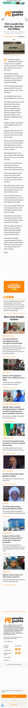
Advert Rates (6, 660)
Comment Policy (7, 650)
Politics (6, 373)
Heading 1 (7, 572)
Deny (14, 700)
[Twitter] (7, 297)
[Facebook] (4, 297)
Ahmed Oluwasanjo (8, 421)
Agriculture (8, 336)
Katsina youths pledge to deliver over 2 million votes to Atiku (14, 378)
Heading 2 (7, 533)
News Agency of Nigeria (11, 36)
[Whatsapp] (10, 297)
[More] (12, 297)
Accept (14, 696)
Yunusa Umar (6, 516)
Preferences (14, 704)
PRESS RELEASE (7, 554)
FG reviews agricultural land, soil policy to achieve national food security (14, 443)
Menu (9, 19)
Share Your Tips (7, 657)
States (5, 503)
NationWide (8, 471)
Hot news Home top (11, 404)
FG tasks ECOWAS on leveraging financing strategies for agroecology (12, 341)
